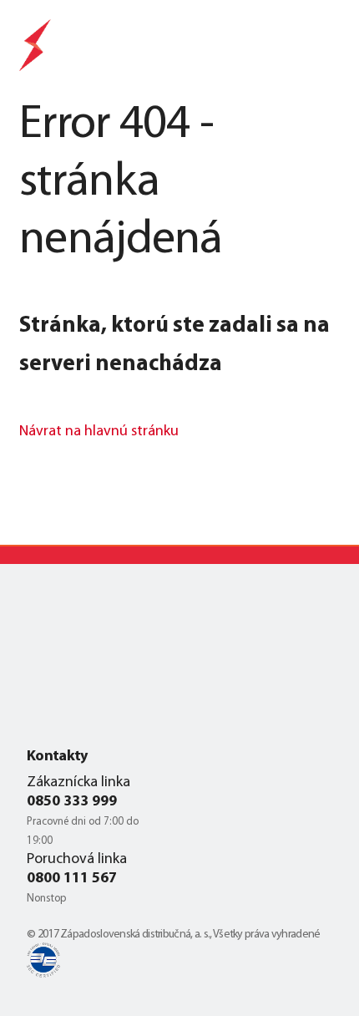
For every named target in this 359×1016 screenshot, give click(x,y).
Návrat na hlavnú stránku (99, 431)
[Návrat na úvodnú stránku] (36, 48)
